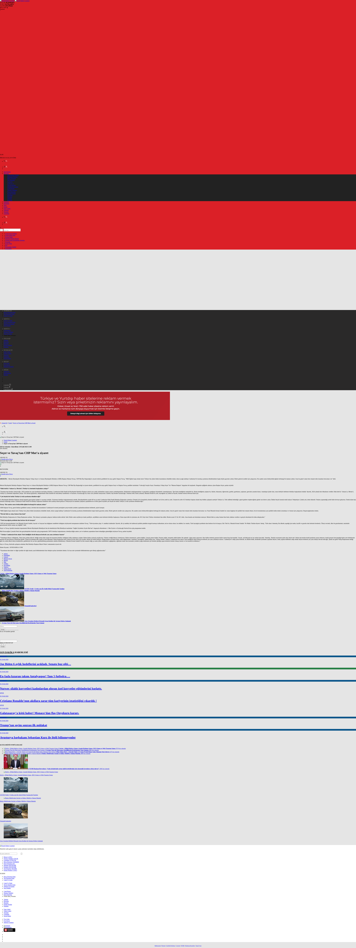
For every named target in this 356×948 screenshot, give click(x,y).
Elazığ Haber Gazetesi (10, 440)
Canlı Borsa (10, 188)
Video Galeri (7, 353)
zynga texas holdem (11, 233)
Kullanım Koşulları (190, 945)
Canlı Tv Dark (8, 320)
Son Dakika (7, 172)
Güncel (6, 557)
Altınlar (9, 198)
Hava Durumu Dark (9, 312)
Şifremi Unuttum (9, 366)
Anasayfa (6, 371)
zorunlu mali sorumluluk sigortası (15, 240)
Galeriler (6, 385)
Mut (5, 562)
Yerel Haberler (8, 570)
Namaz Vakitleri (12, 190)
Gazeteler (6, 213)
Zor (6, 245)
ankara (6, 553)
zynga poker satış (10, 235)
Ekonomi (6, 203)
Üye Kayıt (7, 365)
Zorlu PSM (8, 243)
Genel (10, 423)
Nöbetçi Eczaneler (12, 187)
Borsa (8, 857)
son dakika (7, 565)
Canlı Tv (10, 182)
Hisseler (9, 197)
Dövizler (10, 195)
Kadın (5, 207)
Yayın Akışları (11, 185)
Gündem (6, 202)
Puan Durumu (11, 192)
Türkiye (6, 567)
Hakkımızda (7, 373)
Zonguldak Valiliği (10, 247)
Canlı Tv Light (8, 316)
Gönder (3, 629)
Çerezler (178, 945)
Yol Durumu (11, 180)
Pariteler (9, 200)
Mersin (6, 560)
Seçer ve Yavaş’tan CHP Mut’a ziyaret (24, 423)
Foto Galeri (7, 208)
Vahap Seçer (7, 569)
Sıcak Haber (7, 358)
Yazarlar (6, 212)
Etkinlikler (7, 555)
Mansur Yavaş (8, 558)
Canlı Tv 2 (10, 183)
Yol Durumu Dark (9, 314)
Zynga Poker (9, 237)
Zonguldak (8, 248)
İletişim (6, 375)
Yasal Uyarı (198, 945)
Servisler (6, 173)
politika (6, 563)
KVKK (182, 945)
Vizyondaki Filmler (13, 175)
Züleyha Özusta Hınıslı (12, 238)
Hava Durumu (11, 178)
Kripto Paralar (11, 193)
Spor (5, 205)
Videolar (6, 210)
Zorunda (7, 242)
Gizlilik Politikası (170, 945)
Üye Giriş (6, 363)
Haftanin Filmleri (12, 177)
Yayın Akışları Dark (9, 322)
